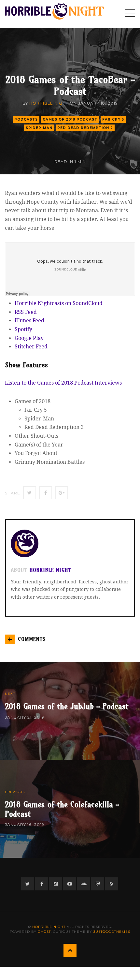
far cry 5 (113, 119)
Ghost (44, 932)
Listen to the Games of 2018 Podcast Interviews (63, 383)
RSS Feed (26, 312)
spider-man (39, 128)
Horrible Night (48, 103)
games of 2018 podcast (70, 119)
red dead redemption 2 (85, 128)
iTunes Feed (29, 320)
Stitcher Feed (31, 347)
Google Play (29, 338)
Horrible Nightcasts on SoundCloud (59, 303)
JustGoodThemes (111, 932)
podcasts (26, 119)
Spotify (23, 329)
